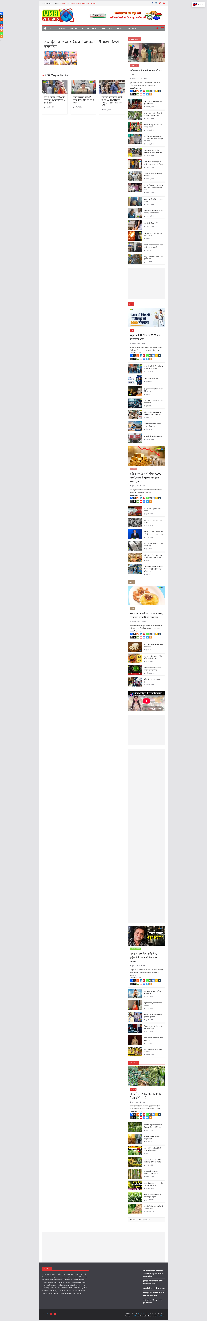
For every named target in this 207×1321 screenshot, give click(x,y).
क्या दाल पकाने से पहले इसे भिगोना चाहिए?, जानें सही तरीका (153, 657)
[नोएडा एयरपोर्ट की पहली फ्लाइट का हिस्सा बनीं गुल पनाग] (135, 1017)
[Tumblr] (159, 91)
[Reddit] (137, 91)
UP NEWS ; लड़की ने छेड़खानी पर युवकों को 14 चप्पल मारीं (153, 114)
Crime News (73, 28)
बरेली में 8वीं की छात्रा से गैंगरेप (152, 223)
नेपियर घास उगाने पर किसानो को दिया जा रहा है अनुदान (152, 1196)
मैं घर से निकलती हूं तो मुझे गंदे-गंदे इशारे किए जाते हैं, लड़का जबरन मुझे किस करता (153, 138)
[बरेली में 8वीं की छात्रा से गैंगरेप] (135, 225)
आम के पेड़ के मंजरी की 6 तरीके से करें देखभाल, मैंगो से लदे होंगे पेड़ (153, 1161)
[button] (111, 28)
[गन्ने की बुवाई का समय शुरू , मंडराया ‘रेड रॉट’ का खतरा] (135, 1174)
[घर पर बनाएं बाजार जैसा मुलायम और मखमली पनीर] (135, 647)
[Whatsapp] (147, 91)
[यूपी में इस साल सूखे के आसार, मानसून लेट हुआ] (135, 1139)
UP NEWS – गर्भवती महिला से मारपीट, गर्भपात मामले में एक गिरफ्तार (153, 163)
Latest (51, 28)
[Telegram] (147, 94)
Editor (145, 79)
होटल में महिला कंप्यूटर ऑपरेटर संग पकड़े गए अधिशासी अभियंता (153, 212)
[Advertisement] (146, 283)
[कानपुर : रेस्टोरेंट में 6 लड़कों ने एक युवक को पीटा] (135, 259)
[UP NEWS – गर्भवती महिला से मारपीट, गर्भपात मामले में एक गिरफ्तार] (135, 164)
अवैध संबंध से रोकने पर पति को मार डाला (71, 3)
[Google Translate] (153, 91)
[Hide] (1, 40)
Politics (95, 28)
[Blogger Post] (150, 91)
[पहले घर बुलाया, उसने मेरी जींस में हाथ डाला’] (135, 1005)
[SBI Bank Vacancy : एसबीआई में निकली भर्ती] (135, 403)
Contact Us (120, 28)
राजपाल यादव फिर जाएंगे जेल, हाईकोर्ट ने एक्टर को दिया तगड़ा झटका (144, 957)
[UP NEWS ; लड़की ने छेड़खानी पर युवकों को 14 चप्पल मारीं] (135, 116)
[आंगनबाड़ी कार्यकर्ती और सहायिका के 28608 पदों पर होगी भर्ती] (135, 369)
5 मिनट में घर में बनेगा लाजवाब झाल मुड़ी (153, 680)
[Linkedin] (141, 91)
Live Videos (132, 28)
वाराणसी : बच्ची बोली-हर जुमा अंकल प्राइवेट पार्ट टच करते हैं (153, 246)
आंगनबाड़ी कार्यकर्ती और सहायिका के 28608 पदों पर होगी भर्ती (153, 367)
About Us (106, 28)
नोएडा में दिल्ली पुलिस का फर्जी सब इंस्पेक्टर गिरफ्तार (153, 126)
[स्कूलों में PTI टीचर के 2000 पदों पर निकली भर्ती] (146, 317)
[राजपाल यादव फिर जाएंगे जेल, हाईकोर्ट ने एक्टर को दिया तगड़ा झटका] (146, 936)
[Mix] (1, 31)
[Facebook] (131, 91)
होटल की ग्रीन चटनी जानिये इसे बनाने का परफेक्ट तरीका (152, 669)
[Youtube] (141, 94)
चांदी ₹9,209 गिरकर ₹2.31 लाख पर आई (153, 521)
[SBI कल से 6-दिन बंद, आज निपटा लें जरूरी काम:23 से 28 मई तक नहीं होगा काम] (135, 570)
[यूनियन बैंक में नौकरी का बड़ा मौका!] (135, 438)
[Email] (137, 94)
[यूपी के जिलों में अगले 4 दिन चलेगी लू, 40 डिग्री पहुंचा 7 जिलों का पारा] (54, 81)
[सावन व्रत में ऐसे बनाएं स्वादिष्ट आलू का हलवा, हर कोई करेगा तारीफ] (146, 595)
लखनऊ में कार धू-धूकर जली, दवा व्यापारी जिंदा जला (153, 234)
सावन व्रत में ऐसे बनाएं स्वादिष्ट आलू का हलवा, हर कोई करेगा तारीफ (146, 615)
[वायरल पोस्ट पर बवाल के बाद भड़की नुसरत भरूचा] (135, 1040)
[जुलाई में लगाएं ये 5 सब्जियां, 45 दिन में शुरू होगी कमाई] (146, 1076)
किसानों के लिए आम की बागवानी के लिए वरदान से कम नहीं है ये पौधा (153, 1126)
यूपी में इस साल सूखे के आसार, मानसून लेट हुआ (152, 1137)
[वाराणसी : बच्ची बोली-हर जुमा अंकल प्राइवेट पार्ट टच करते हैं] (135, 247)
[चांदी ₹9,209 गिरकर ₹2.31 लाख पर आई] (135, 523)
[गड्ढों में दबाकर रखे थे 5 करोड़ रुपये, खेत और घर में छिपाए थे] (83, 81)
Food (132, 608)
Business (133, 469)
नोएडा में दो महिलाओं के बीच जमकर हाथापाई (153, 200)
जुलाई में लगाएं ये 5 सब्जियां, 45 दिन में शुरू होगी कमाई (146, 1095)
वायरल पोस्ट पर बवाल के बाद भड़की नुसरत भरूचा (153, 1039)
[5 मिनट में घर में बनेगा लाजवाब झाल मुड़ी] (135, 682)
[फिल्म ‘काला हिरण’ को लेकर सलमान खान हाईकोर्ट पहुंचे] (135, 1029)
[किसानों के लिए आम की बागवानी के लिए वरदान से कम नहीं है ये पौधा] (135, 1127)
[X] (134, 91)
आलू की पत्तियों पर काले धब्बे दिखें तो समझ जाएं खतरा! (153, 1207)
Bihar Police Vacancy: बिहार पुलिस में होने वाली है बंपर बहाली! (153, 413)
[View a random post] (162, 28)
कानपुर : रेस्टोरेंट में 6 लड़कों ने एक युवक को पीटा (153, 258)
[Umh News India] (44, 28)
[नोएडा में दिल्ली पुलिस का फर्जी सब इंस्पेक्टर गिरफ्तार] (135, 127)
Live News (62, 28)
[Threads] (134, 94)
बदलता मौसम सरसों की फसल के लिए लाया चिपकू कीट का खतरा (153, 1184)
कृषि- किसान (133, 1089)
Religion (85, 28)
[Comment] (131, 94)
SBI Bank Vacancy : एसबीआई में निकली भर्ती (153, 402)
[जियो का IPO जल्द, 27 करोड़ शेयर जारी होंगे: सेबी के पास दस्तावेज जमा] (135, 534)
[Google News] (144, 94)
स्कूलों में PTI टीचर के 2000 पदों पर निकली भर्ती (145, 337)
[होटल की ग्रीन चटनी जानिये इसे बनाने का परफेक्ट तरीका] (135, 670)
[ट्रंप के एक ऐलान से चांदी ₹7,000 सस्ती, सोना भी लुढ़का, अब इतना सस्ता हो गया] (146, 456)
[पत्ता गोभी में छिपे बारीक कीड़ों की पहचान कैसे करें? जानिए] (135, 1151)
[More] (150, 94)
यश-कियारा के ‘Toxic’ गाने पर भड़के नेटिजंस (152, 992)
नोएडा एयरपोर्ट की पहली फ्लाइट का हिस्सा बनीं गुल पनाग (153, 1015)
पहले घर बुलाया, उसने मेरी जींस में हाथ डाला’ (153, 1004)
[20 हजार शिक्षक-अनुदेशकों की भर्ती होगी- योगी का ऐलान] (135, 391)
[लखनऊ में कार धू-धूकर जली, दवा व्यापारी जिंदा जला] (135, 236)
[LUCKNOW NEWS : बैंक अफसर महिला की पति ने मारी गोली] (135, 153)
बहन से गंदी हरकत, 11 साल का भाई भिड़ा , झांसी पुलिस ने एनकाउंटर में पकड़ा (153, 187)
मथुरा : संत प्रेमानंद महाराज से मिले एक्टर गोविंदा (153, 1050)
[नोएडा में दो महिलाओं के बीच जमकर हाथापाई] (135, 202)
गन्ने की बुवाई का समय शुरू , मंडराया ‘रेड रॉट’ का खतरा (151, 1172)
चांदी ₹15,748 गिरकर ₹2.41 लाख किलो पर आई (153, 544)
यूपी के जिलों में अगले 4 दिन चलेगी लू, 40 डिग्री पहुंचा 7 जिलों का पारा (54, 100)
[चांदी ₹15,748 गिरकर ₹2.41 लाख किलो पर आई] (135, 546)
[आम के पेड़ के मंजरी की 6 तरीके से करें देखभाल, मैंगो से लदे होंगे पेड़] (135, 1162)
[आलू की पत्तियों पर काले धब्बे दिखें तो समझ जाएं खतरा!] (135, 1209)
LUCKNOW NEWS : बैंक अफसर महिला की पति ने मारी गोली (153, 151)
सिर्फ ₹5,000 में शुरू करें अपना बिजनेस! (152, 509)
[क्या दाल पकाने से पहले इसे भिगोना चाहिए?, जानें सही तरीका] (135, 659)
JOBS (132, 330)
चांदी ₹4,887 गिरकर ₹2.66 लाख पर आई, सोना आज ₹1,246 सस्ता (153, 556)
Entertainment (135, 949)
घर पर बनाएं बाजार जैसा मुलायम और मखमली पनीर (153, 645)
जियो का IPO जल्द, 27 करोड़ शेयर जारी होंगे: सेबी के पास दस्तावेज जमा (153, 533)
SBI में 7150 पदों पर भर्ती (151, 379)
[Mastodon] (1, 28)
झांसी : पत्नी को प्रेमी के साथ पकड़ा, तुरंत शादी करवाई (153, 102)
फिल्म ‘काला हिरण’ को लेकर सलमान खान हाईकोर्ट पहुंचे (153, 1027)
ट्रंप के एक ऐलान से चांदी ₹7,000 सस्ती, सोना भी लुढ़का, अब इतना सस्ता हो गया (145, 477)
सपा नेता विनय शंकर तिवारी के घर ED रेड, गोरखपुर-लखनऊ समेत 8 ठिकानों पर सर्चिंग (112, 101)
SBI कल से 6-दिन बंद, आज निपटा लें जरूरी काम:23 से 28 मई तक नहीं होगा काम (153, 569)
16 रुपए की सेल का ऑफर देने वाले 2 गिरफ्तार (153, 174)
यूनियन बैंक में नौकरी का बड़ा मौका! (153, 436)
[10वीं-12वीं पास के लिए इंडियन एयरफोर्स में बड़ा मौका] (135, 426)
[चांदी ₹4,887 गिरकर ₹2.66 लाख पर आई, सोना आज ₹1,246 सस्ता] (135, 558)
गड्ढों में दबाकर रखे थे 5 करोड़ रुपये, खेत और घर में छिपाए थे (83, 100)
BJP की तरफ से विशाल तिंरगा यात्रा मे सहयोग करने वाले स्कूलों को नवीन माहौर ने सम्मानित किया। (153, 1273)
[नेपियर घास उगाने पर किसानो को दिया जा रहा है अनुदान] (135, 1197)
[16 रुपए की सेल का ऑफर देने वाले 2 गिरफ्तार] (135, 176)
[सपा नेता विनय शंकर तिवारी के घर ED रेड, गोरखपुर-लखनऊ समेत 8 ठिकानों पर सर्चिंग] (112, 81)
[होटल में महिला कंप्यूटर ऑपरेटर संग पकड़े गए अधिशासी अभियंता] (135, 213)
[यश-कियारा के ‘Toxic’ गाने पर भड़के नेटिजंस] (135, 994)
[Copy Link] (156, 91)
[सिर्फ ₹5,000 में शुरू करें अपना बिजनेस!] (135, 511)
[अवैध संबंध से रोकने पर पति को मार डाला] (146, 52)
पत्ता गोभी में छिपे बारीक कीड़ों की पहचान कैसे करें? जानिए (152, 1149)
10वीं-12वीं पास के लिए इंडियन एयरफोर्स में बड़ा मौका (152, 425)
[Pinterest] (144, 91)
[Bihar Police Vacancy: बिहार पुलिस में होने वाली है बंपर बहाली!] (135, 415)
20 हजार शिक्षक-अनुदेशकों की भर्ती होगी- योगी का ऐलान (153, 390)
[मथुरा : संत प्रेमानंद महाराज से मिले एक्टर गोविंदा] (135, 1052)
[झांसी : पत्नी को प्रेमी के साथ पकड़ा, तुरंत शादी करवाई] (135, 104)
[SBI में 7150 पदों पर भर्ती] (135, 380)
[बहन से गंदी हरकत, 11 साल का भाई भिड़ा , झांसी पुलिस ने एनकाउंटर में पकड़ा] (135, 189)
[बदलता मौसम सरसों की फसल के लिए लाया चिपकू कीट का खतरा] (135, 1186)
